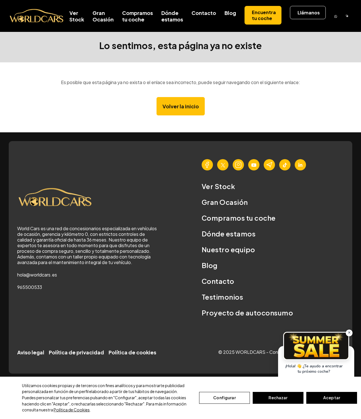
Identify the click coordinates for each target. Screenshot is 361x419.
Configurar (224, 397)
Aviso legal (30, 352)
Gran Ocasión (103, 16)
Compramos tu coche (137, 16)
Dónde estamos (172, 16)
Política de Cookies (72, 409)
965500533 (29, 287)
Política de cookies (132, 352)
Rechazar (277, 397)
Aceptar (331, 397)
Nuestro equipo (228, 249)
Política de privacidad (76, 352)
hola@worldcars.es (37, 275)
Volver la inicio (180, 106)
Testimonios (222, 297)
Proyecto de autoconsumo (247, 312)
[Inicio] (37, 16)
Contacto (203, 13)
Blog (230, 13)
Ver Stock (76, 16)
